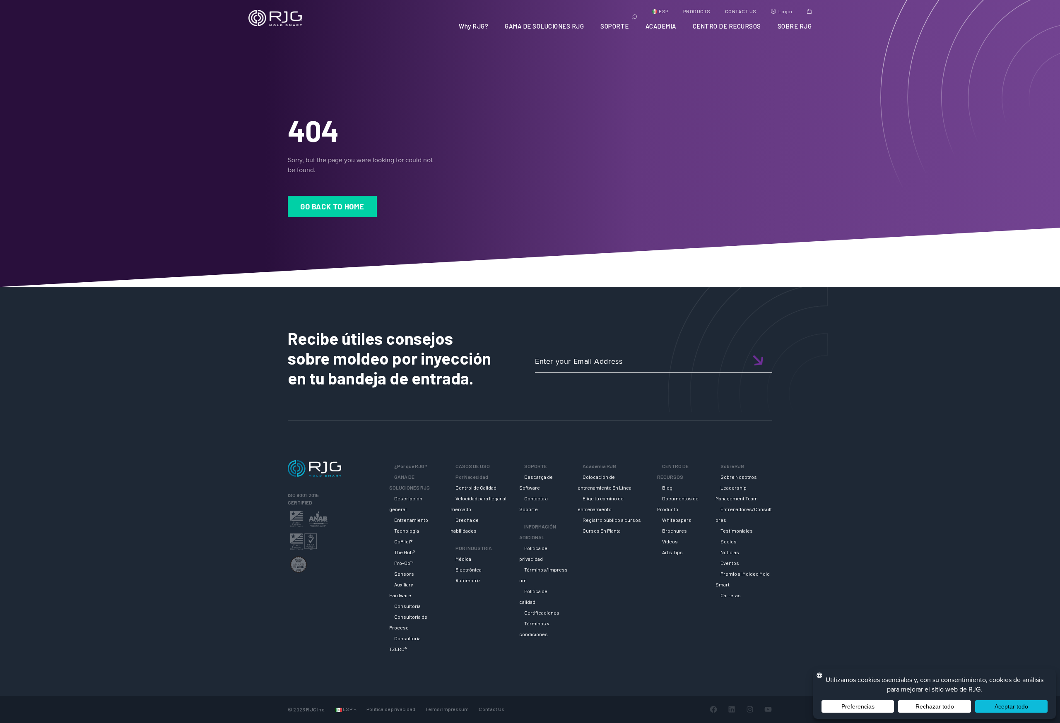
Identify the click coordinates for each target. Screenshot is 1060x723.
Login (785, 11)
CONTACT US (740, 11)
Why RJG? (473, 26)
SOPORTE (614, 26)
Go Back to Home (332, 206)
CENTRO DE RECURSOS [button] (727, 26)
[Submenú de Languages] (355, 709)
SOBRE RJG (795, 26)
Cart (809, 11)
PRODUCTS (697, 11)
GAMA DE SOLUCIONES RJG (544, 26)
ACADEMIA (661, 26)
